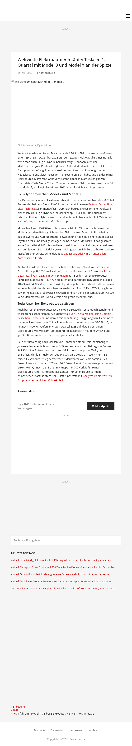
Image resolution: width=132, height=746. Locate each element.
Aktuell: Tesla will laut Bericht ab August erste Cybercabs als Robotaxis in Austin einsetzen (60, 574)
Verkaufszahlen (47, 404)
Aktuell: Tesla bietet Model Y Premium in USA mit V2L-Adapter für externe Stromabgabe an (61, 581)
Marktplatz (102, 406)
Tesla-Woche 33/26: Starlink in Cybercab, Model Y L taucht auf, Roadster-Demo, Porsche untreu (63, 588)
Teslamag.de (66, 6)
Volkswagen (25, 408)
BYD (26, 404)
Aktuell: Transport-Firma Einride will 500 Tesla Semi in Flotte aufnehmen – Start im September (63, 567)
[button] (66, 16)
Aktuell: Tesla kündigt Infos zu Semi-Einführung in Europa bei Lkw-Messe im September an (61, 560)
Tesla (33, 404)
